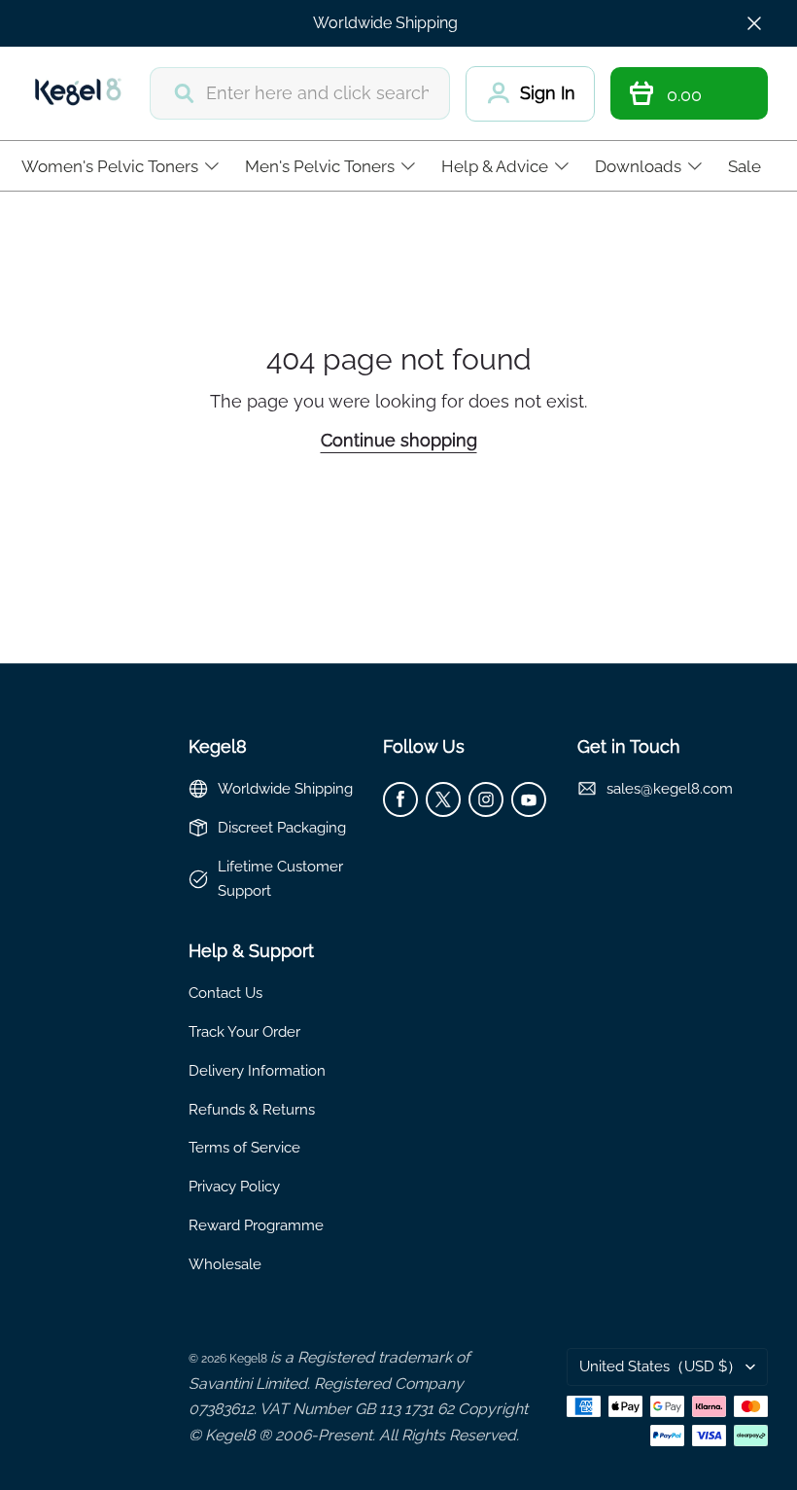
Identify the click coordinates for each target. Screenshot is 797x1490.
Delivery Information (257, 1070)
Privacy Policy (234, 1186)
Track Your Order (244, 1031)
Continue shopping (399, 440)
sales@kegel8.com (669, 788)
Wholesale (225, 1264)
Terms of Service (244, 1147)
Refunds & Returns (252, 1109)
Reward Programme (256, 1225)
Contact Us (225, 992)
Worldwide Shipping (385, 23)
